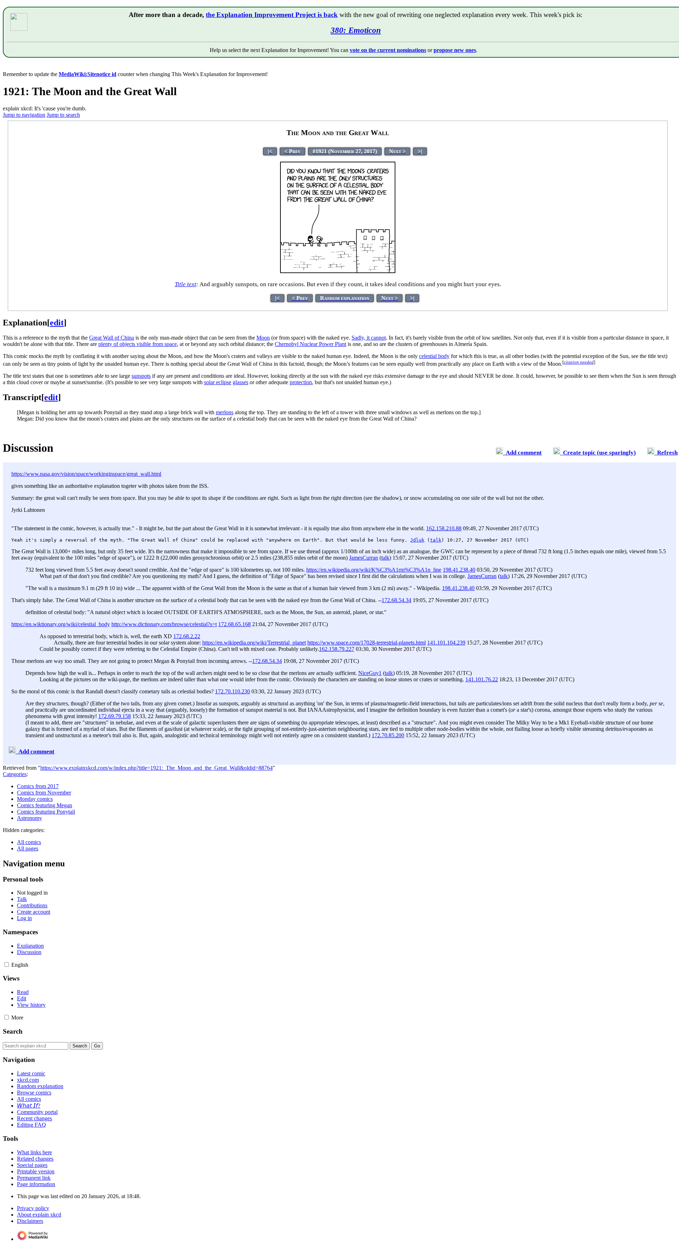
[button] (6, 964)
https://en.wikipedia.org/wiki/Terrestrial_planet (254, 643)
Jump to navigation (24, 115)
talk (435, 540)
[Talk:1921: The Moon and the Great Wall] (499, 452)
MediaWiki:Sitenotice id (87, 74)
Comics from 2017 (38, 786)
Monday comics (35, 799)
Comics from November (44, 793)
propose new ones (455, 50)
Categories (15, 774)
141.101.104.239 (446, 643)
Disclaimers (30, 1221)
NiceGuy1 (370, 673)
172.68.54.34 (396, 600)
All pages (27, 848)
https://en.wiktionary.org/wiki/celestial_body (60, 624)
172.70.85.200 (388, 735)
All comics (29, 842)
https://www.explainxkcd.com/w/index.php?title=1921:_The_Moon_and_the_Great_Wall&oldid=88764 (156, 768)
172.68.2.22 (186, 636)
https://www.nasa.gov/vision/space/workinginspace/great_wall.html (86, 474)
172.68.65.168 (234, 624)
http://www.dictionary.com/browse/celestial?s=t (164, 624)
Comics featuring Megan (44, 805)
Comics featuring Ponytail (46, 812)
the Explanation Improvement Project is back (272, 14)
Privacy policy (33, 1208)
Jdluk (417, 540)
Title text (185, 284)
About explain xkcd (39, 1215)
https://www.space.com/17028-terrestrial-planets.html (366, 643)
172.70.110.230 (232, 691)
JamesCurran (363, 558)
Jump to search (63, 115)
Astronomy (29, 818)
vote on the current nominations (388, 50)
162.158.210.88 (444, 528)
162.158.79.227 (336, 649)
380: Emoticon (356, 30)
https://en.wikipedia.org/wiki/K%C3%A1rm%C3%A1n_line (373, 570)
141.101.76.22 (481, 679)
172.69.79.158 (114, 716)
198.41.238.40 (459, 570)
